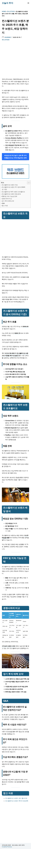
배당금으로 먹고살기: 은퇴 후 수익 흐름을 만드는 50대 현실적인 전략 (15, 157)
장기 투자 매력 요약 (8, 201)
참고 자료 (5, 205)
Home (4, 11)
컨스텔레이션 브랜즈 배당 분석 (11, 194)
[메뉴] (28, 3)
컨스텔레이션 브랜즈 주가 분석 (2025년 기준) (13, 188)
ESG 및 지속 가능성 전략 (9, 196)
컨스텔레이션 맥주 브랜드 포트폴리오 (13, 192)
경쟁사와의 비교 (7, 198)
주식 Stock (11, 11)
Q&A (3, 203)
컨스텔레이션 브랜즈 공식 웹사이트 (16, 798)
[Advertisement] (15, 59)
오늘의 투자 (7, 3)
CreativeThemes (7, 847)
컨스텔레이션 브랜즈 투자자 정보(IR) (16, 801)
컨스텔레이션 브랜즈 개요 (10, 185)
